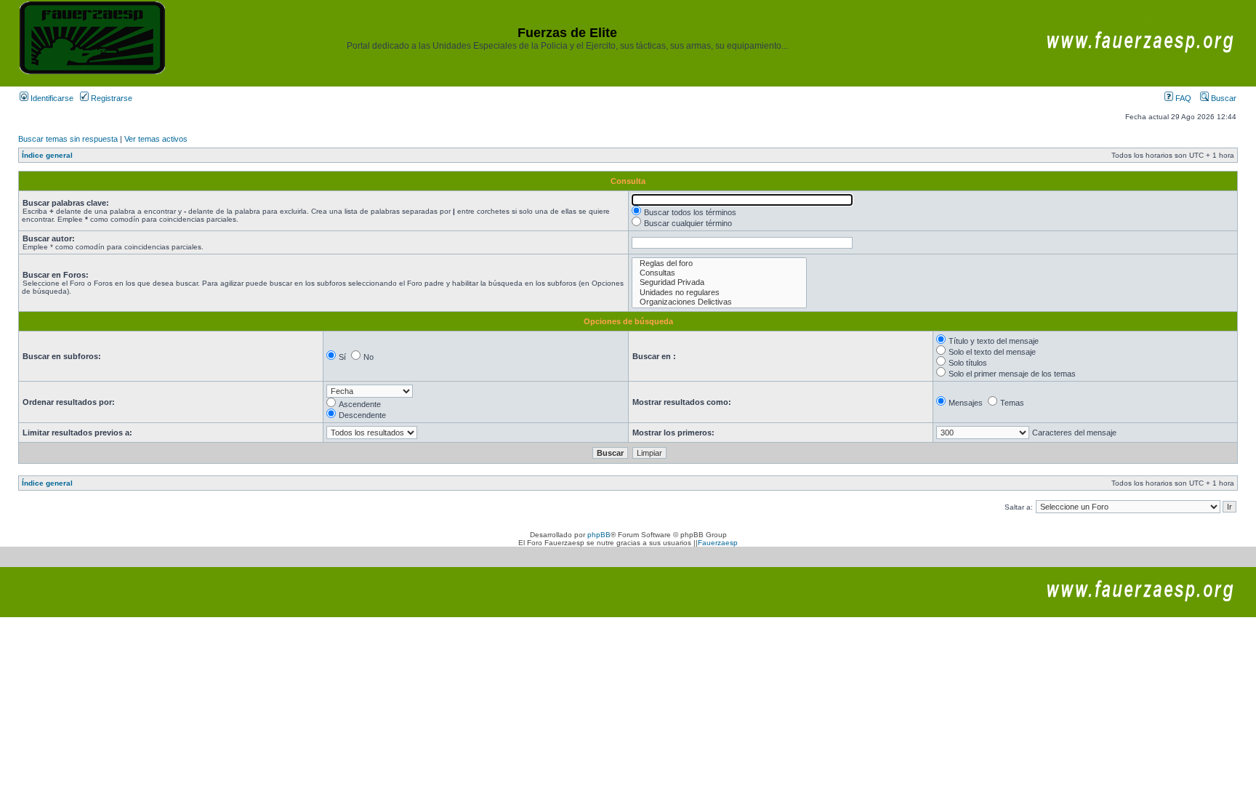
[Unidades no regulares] (719, 292)
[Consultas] (719, 273)
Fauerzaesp (718, 543)
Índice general (47, 155)
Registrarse (110, 98)
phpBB (599, 535)
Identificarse (50, 98)
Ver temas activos (156, 138)
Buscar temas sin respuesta (68, 138)
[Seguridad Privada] (719, 282)
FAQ (1182, 98)
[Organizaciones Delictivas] (719, 302)
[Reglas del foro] (719, 263)
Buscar (1222, 98)
